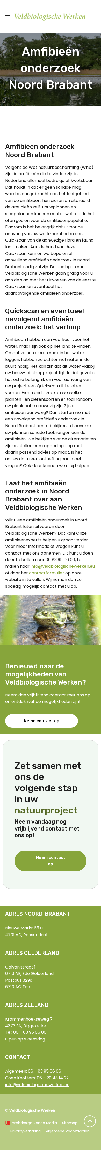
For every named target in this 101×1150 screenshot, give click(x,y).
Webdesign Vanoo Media (34, 1122)
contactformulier (46, 573)
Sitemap (69, 1122)
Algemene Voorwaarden (68, 1131)
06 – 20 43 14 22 (53, 1078)
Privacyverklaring (25, 1131)
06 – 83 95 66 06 (29, 1032)
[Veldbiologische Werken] (50, 15)
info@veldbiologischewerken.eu (63, 566)
